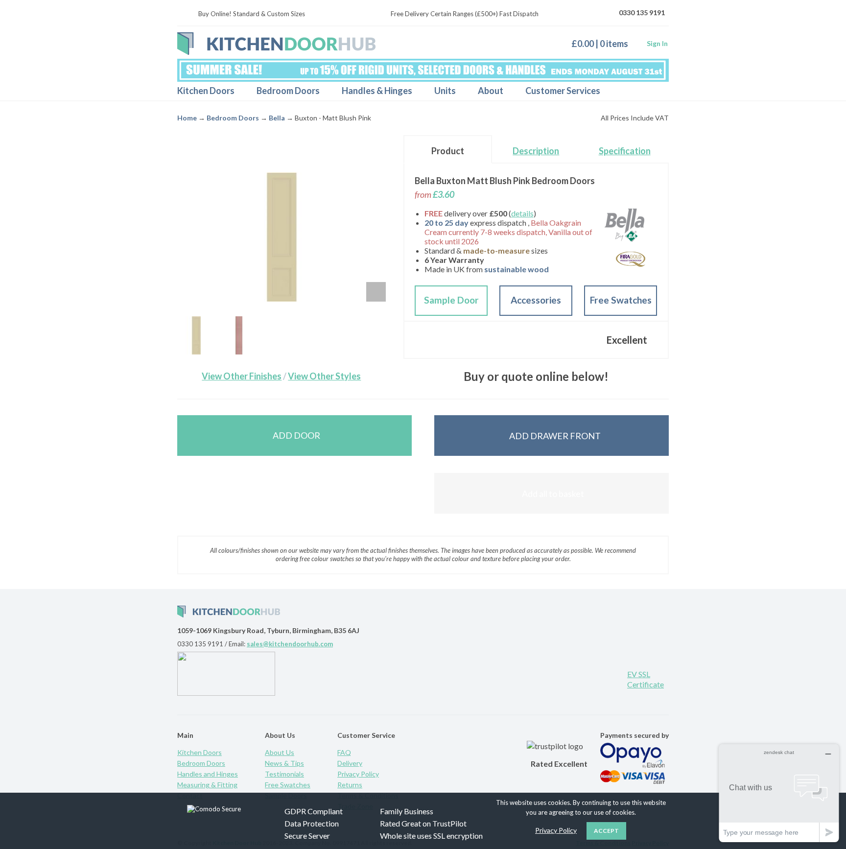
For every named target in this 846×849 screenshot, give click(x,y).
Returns (349, 784)
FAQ (344, 752)
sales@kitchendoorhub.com (290, 644)
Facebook (579, 678)
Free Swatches (621, 300)
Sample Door (451, 300)
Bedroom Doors (288, 90)
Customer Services (562, 90)
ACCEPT (606, 830)
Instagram (611, 678)
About (490, 90)
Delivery (349, 763)
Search (652, 91)
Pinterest (548, 678)
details (522, 213)
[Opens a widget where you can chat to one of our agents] (779, 793)
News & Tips (284, 763)
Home (187, 118)
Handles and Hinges (207, 774)
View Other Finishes (242, 376)
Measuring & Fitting (207, 784)
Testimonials (284, 774)
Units (445, 90)
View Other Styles (324, 376)
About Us (279, 752)
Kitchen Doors (206, 90)
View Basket (603, 43)
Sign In (657, 43)
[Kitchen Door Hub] (276, 43)
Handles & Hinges (377, 90)
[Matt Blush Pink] (239, 335)
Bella (277, 118)
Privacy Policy (358, 774)
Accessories (536, 300)
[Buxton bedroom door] (196, 335)
